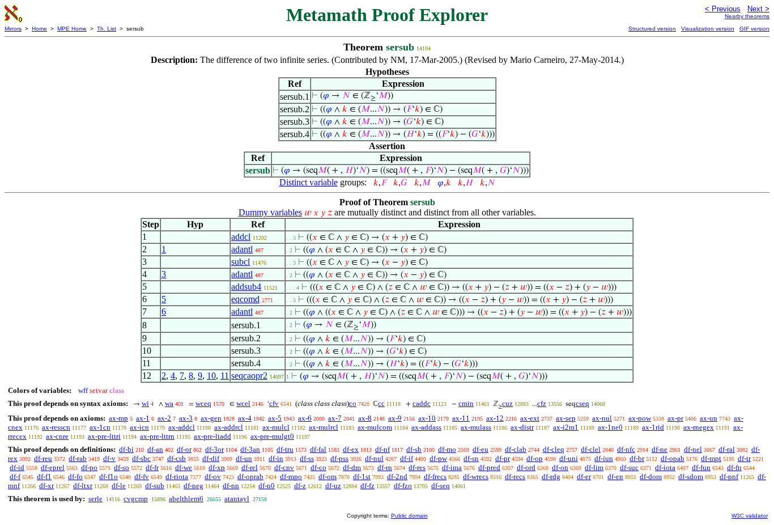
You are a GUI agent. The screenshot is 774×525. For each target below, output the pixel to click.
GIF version (754, 29)
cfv (274, 403)
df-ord (526, 467)
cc (381, 403)
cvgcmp (136, 498)
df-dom (651, 476)
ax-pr (675, 418)
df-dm (352, 467)
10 (211, 375)
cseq (582, 403)
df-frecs (435, 476)
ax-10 (427, 418)
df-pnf (729, 476)
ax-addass (426, 427)
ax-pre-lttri (104, 436)
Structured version (652, 29)
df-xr (46, 485)
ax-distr (522, 427)
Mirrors (13, 29)
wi (145, 403)
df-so (121, 467)
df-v (109, 458)
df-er (584, 476)
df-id (17, 467)
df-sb (414, 449)
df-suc (629, 467)
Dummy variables (270, 212)
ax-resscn (56, 427)
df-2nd (397, 476)
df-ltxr (82, 485)
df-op (534, 458)
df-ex (351, 449)
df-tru (285, 449)
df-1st (362, 476)
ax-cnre (57, 436)
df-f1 (44, 476)
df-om (327, 476)
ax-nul (602, 418)
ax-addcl (181, 427)
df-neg (193, 485)
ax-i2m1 (566, 427)
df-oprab (250, 476)
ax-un (708, 418)
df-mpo (291, 476)
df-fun (701, 467)
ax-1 (143, 418)
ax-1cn (100, 427)
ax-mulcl (276, 427)
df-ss (307, 458)
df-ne (659, 449)
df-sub (154, 485)
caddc (421, 403)
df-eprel (53, 467)
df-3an (250, 449)
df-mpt (711, 458)
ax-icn (139, 427)
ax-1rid (653, 427)
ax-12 (495, 418)
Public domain (409, 516)
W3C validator (750, 516)
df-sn (471, 458)
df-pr (502, 458)
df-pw (438, 458)
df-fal (318, 449)
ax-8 (365, 418)
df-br (637, 458)
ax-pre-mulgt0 (272, 436)
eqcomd (245, 299)
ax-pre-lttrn (157, 436)
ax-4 (245, 418)
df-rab (78, 458)
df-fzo (403, 485)
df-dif (210, 458)
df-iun (603, 458)
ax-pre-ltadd (212, 436)
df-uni (568, 458)
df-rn (384, 467)
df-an (155, 449)
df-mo (447, 449)
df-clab (515, 449)
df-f (15, 476)
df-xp (217, 467)
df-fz (367, 485)
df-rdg (551, 476)
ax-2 (164, 418)
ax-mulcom (375, 427)
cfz (541, 403)
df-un (244, 458)
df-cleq (553, 449)
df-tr (744, 458)
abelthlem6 (186, 498)
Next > (758, 9)
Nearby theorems (747, 16)
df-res (417, 467)
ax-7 (335, 418)
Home (39, 29)
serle (95, 498)
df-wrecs (475, 476)
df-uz (333, 485)
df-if (406, 458)
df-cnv (284, 467)
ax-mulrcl (323, 427)
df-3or (214, 449)
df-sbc (141, 458)
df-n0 (266, 485)
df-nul (374, 458)
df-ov (213, 476)
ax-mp (118, 418)
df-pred (489, 467)
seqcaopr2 (249, 375)
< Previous (723, 9)
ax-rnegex (698, 427)
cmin (466, 403)
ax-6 (305, 418)
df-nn (231, 485)
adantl (242, 249)
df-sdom (690, 476)
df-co (318, 467)
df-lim (594, 467)
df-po (89, 467)
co (352, 403)
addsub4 (246, 286)
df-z (300, 485)
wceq (203, 403)
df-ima (452, 467)
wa (169, 403)
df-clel (591, 449)
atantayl (236, 498)
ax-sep (566, 418)
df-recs (515, 476)
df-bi (126, 449)
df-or (184, 449)
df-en (615, 476)
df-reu (43, 458)
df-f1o (108, 476)
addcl (240, 237)
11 (224, 375)
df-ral (726, 449)
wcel (243, 403)
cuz (507, 403)
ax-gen (211, 418)
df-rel (249, 467)
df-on (560, 467)
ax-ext (529, 418)
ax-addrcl (228, 427)
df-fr (152, 467)
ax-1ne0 (610, 427)
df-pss (339, 458)
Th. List (106, 29)
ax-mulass (476, 427)
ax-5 (275, 418)
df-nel (693, 449)
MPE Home (72, 29)
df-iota (665, 467)
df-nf (382, 449)
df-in (276, 458)
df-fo (75, 476)
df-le (119, 485)
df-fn (734, 467)
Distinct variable (308, 182)
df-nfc (626, 449)
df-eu (480, 449)
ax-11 (461, 418)
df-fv (141, 476)
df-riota (176, 476)
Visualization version (707, 29)
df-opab (672, 458)
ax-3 (186, 418)
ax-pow (639, 418)
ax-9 (395, 418)
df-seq (440, 485)
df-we (183, 467)
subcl (240, 261)
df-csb (176, 458)
